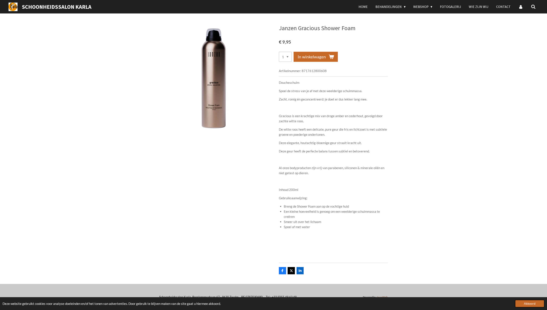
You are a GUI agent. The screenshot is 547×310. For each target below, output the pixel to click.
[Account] (521, 6)
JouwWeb (382, 296)
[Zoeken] (533, 6)
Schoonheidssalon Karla (56, 6)
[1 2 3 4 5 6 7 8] (285, 57)
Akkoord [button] (529, 303)
